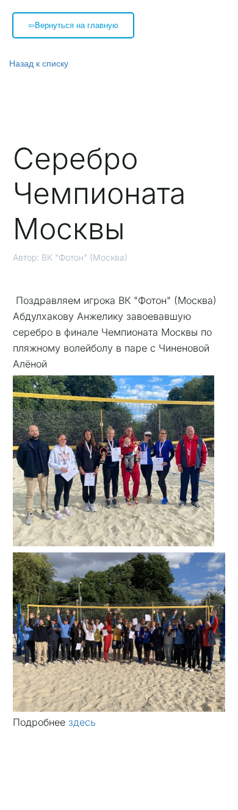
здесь (82, 722)
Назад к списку (38, 63)
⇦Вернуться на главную (73, 25)
